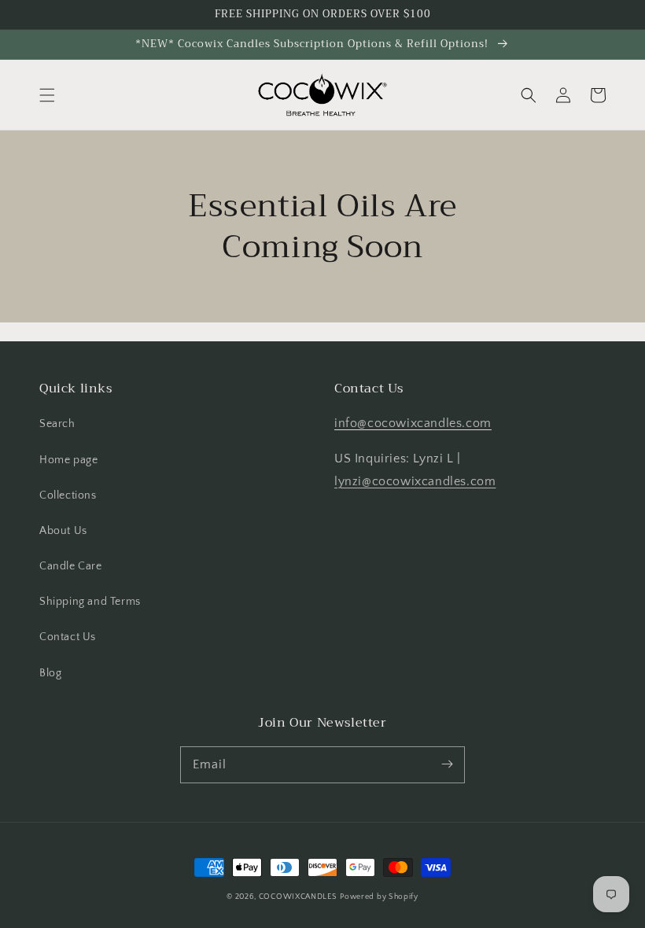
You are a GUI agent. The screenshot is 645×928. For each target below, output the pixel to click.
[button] (47, 95)
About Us (63, 531)
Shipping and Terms (90, 601)
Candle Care (70, 566)
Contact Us (67, 637)
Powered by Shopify (379, 897)
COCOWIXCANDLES (298, 897)
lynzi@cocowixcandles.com (415, 481)
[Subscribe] (446, 764)
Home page (68, 460)
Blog (50, 673)
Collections (68, 495)
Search (57, 424)
